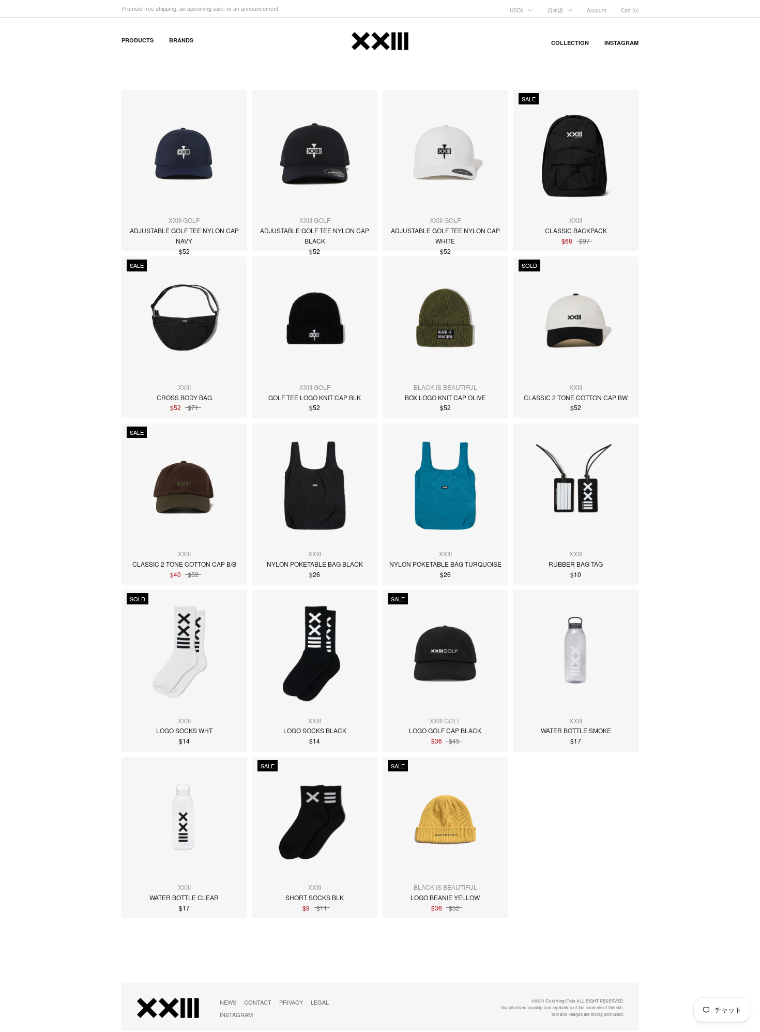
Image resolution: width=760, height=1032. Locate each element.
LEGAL (320, 1002)
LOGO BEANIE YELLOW (445, 897)
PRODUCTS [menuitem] (137, 40)
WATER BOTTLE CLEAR (184, 897)
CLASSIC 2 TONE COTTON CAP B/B (184, 563)
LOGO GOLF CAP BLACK (445, 730)
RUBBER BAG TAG (576, 563)
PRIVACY (291, 1002)
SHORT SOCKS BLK (314, 897)
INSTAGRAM (236, 1014)
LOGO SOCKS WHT (184, 730)
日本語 (555, 10)
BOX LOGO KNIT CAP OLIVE (445, 397)
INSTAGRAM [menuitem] (621, 43)
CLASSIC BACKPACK (576, 230)
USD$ (517, 10)
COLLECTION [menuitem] (570, 43)
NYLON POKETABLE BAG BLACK (315, 563)
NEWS (228, 1002)
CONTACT (257, 1002)
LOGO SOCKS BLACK (314, 730)
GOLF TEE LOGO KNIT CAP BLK (314, 397)
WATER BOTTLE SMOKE (576, 730)
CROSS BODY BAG (184, 397)
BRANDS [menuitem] (181, 40)
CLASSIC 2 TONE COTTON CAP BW (576, 397)
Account (596, 10)
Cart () (630, 10)
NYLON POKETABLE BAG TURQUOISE (445, 563)
